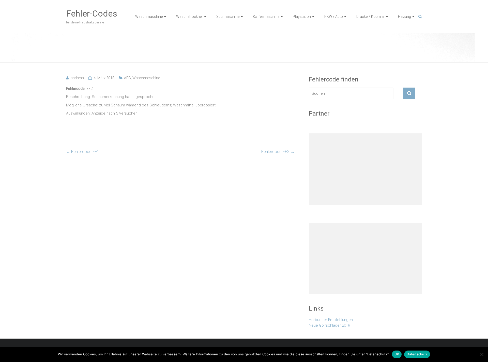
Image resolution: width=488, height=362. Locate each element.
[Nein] (481, 354)
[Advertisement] (365, 169)
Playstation (302, 17)
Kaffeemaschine (266, 17)
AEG (127, 78)
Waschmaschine (149, 17)
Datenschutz (417, 354)
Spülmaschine (227, 17)
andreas (77, 78)
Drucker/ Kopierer (370, 17)
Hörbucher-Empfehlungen (331, 319)
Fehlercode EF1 (82, 151)
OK (396, 354)
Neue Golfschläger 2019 (329, 325)
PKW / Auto (333, 17)
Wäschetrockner (189, 17)
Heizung (404, 17)
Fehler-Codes (91, 13)
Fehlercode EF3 (278, 151)
